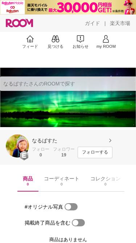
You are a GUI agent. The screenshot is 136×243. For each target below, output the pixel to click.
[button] (17, 146)
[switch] (71, 206)
